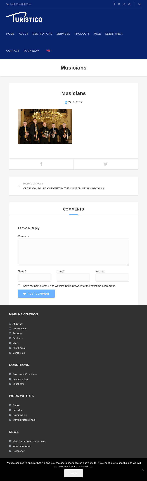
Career (16, 405)
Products (82, 33)
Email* (61, 271)
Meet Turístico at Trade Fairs (29, 441)
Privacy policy (20, 379)
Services (63, 33)
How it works (20, 414)
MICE (97, 33)
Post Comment (38, 293)
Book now (31, 50)
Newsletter (19, 450)
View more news (22, 446)
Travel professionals (24, 419)
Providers (18, 410)
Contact (12, 50)
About (23, 33)
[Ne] (142, 469)
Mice (15, 343)
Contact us (19, 352)
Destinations (42, 33)
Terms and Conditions (25, 374)
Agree (74, 473)
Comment (24, 236)
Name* (22, 271)
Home (10, 33)
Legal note (19, 383)
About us (18, 323)
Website (100, 271)
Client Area (113, 33)
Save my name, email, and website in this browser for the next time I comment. (69, 285)
